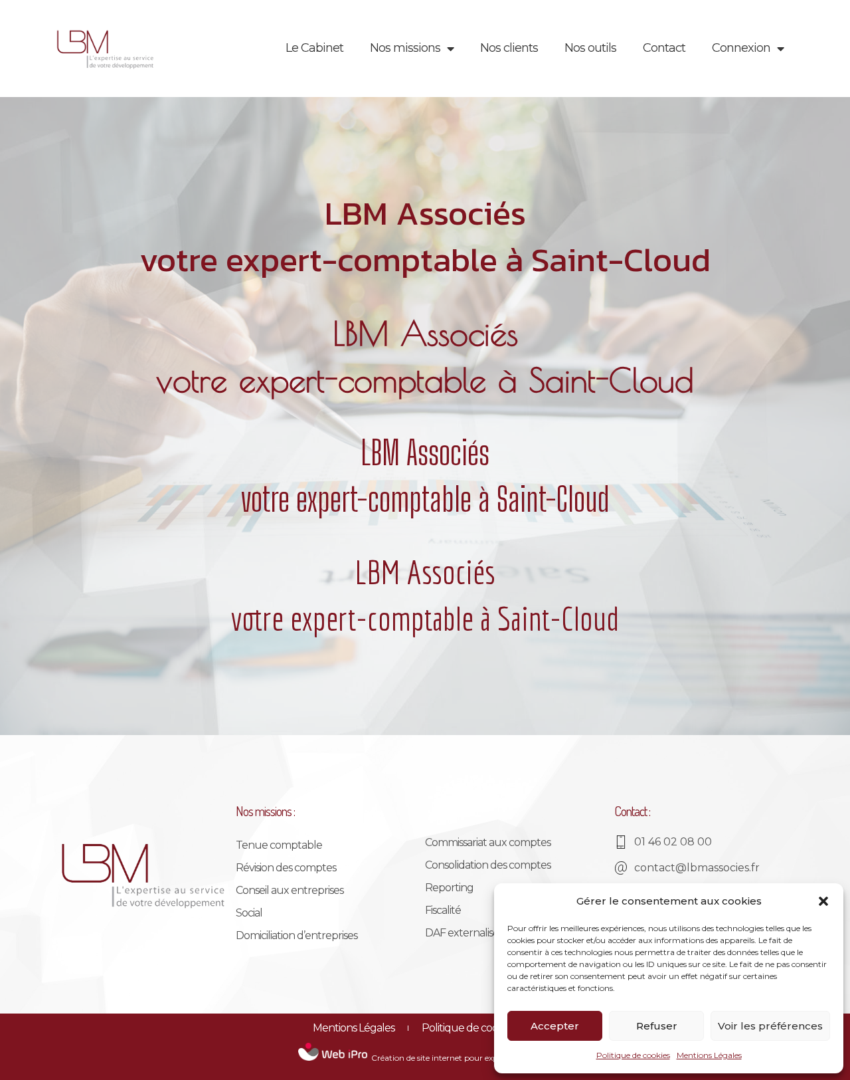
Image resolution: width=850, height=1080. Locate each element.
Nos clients (509, 48)
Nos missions (405, 48)
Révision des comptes (286, 867)
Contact (664, 48)
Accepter (555, 1026)
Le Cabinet (314, 48)
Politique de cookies (633, 1055)
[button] (823, 901)
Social (249, 913)
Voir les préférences (770, 1026)
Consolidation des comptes (488, 865)
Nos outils (590, 48)
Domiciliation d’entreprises (296, 935)
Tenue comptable (279, 845)
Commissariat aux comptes (488, 842)
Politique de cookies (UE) (480, 1028)
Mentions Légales (709, 1055)
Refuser (656, 1026)
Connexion (741, 48)
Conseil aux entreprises (289, 890)
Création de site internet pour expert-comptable (462, 1058)
